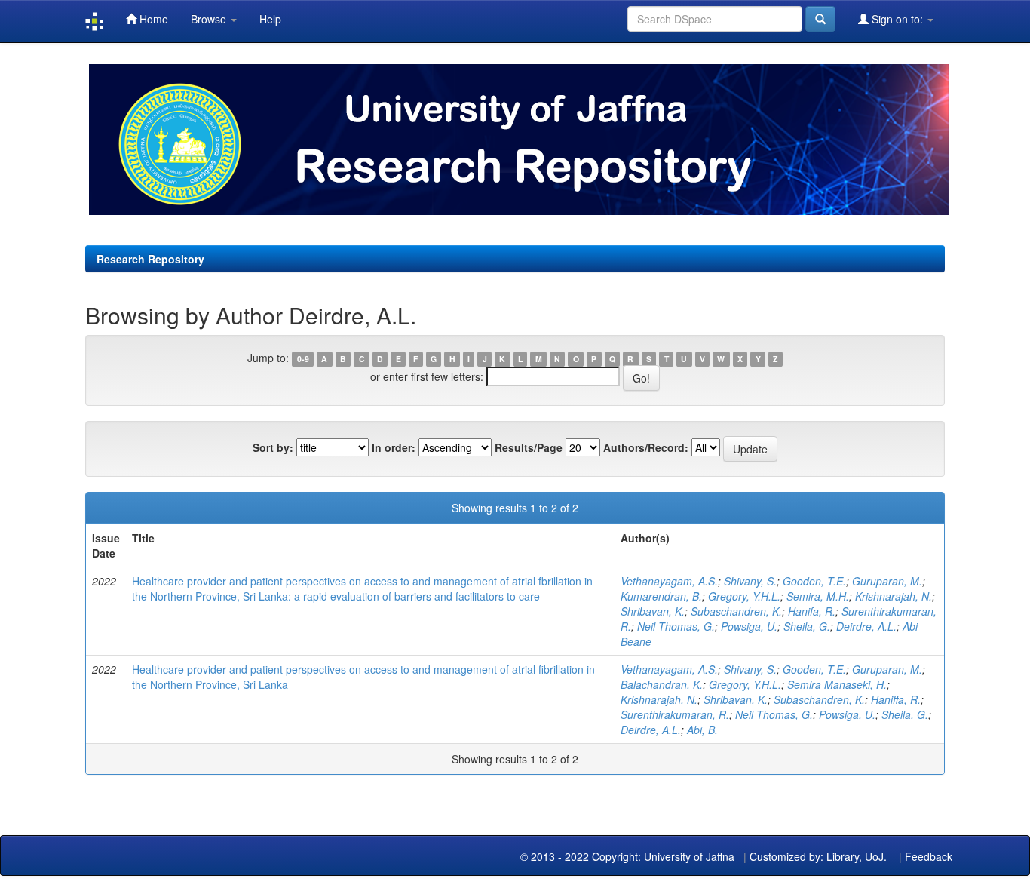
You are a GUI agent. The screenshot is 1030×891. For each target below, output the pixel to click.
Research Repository (150, 258)
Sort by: (273, 447)
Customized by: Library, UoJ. (818, 856)
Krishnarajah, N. (893, 596)
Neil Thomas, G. (676, 626)
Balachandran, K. (662, 684)
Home (152, 18)
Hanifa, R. (811, 611)
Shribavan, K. (653, 611)
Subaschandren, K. (736, 611)
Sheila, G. (806, 626)
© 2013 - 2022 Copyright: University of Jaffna (628, 856)
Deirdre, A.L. (866, 626)
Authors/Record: (645, 447)
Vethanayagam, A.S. (669, 580)
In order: (393, 447)
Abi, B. (702, 729)
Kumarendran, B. (661, 596)
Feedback (928, 856)
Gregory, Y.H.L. (744, 596)
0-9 (303, 358)
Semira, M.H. (817, 596)
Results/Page (529, 447)
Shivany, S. (750, 580)
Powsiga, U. (749, 626)
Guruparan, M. (887, 580)
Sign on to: (897, 18)
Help (270, 18)
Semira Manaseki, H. (837, 684)
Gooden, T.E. (814, 580)
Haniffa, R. (896, 699)
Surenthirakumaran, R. (675, 714)
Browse (210, 18)
